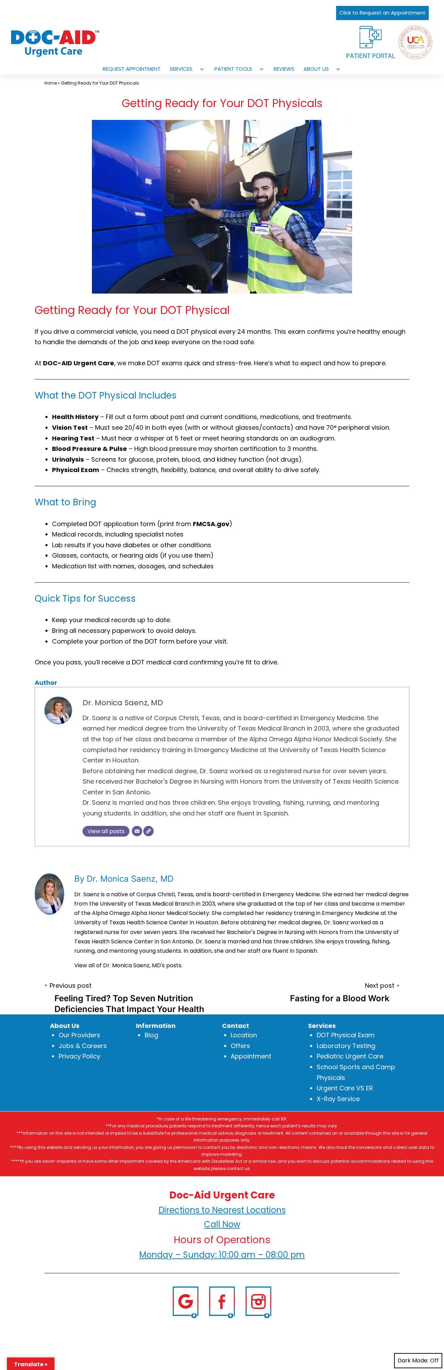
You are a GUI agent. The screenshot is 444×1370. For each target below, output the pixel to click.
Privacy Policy (79, 1056)
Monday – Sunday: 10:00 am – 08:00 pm (222, 1254)
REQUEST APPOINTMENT (132, 68)
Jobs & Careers (83, 1045)
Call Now (222, 1224)
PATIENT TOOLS (233, 68)
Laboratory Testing (346, 1045)
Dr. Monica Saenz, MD (123, 702)
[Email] (137, 831)
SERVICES (181, 68)
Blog (151, 1035)
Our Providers (79, 1035)
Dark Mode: (413, 1360)
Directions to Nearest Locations (222, 1210)
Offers (240, 1045)
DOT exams (164, 363)
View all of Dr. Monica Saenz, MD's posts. (128, 965)
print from (194, 524)
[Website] (148, 831)
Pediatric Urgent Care (350, 1056)
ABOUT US (316, 68)
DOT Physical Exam (346, 1035)
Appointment (251, 1056)
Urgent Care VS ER (345, 1088)
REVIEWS (284, 68)
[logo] (63, 43)
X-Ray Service (338, 1098)
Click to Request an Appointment (382, 12)
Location (244, 1035)
